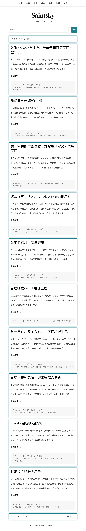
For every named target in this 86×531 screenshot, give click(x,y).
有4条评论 (18, 90)
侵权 (20, 412)
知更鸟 (51, 458)
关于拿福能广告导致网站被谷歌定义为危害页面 (42, 148)
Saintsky (43, 15)
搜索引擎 (38, 367)
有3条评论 (18, 461)
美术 (43, 3)
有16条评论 (68, 321)
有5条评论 (55, 232)
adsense (18, 87)
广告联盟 (41, 458)
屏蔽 (22, 277)
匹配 (16, 507)
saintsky (17, 458)
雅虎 (60, 367)
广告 (25, 507)
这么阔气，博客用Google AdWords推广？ (41, 196)
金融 (35, 3)
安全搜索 (31, 367)
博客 (37, 232)
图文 (23, 87)
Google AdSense (28, 232)
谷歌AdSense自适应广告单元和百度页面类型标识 (42, 49)
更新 (29, 412)
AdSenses (18, 232)
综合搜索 (50, 367)
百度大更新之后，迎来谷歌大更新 (36, 377)
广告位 (34, 458)
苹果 (56, 458)
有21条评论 (18, 186)
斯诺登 (32, 136)
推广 (41, 232)
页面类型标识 (58, 87)
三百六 (17, 367)
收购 (34, 507)
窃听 (44, 136)
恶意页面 (50, 183)
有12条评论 (57, 507)
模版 (32, 277)
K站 (16, 412)
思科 (27, 136)
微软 (22, 136)
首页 (20, 3)
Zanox (24, 458)
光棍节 (17, 277)
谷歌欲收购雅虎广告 (26, 471)
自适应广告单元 (43, 87)
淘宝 (36, 277)
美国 (49, 136)
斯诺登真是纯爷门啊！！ (29, 100)
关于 (65, 3)
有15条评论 (55, 278)
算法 (37, 412)
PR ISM (17, 136)
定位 (20, 507)
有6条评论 (62, 136)
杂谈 (28, 3)
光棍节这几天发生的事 (27, 242)
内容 (24, 412)
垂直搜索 (24, 367)
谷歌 (51, 87)
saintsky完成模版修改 (26, 423)
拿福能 (57, 183)
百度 (35, 87)
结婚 (41, 277)
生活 (58, 3)
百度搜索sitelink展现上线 (29, 288)
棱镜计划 (39, 136)
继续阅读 (16, 76)
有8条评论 (69, 367)
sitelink (48, 321)
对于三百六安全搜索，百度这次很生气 (39, 331)
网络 (50, 3)
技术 (29, 507)
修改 (28, 458)
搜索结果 (29, 87)
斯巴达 (27, 277)
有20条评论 (52, 413)
